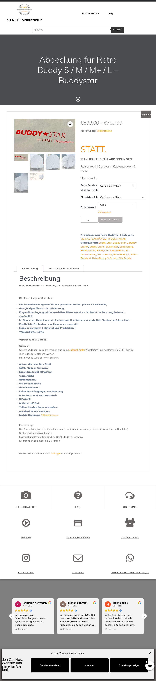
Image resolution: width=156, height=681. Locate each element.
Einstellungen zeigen (129, 665)
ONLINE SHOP (89, 13)
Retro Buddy (105, 254)
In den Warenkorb (110, 219)
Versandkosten (104, 130)
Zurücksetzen (104, 212)
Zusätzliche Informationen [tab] (64, 268)
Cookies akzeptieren (50, 665)
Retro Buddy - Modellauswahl (89, 188)
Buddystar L (126, 246)
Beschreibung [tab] (30, 268)
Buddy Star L (120, 242)
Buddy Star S (97, 246)
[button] (149, 653)
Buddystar (112, 246)
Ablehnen (89, 665)
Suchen (117, 30)
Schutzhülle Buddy (120, 258)
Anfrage (55, 453)
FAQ (111, 13)
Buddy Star (105, 242)
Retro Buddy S (100, 258)
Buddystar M (88, 250)
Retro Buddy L (121, 254)
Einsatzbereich (89, 197)
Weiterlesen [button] (21, 629)
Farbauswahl (88, 207)
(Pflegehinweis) (49, 414)
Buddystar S (104, 250)
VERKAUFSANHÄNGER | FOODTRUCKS (103, 238)
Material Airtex (77, 349)
